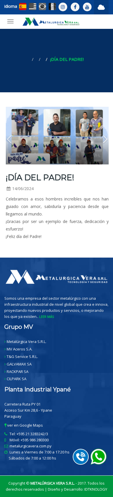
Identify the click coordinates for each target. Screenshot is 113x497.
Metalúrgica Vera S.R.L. (26, 341)
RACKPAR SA (17, 371)
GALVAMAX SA (19, 364)
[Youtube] (87, 7)
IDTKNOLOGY (95, 489)
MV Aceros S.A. (19, 349)
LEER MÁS (46, 316)
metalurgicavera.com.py (31, 446)
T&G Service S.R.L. (22, 356)
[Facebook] (75, 7)
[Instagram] (63, 7)
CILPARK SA (16, 378)
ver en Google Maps (24, 425)
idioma (10, 6)
